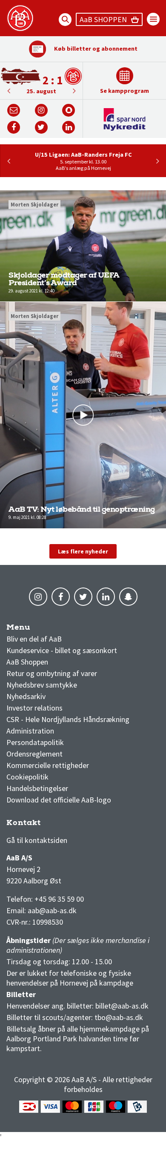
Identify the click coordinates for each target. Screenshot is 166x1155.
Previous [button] (74, 90)
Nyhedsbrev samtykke (41, 685)
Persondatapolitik (35, 742)
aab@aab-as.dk (52, 910)
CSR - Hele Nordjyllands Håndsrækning (67, 719)
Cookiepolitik (27, 777)
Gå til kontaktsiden (36, 840)
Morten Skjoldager (34, 204)
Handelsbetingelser (37, 788)
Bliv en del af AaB (34, 639)
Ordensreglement (35, 754)
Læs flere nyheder (83, 551)
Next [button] (8, 90)
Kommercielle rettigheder (47, 765)
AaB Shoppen (27, 662)
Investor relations (34, 708)
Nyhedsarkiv (26, 696)
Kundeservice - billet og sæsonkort (61, 650)
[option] (41, 80)
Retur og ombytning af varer (51, 673)
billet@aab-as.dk (122, 1006)
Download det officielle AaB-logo (58, 800)
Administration (30, 731)
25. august (41, 91)
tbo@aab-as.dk (118, 1017)
